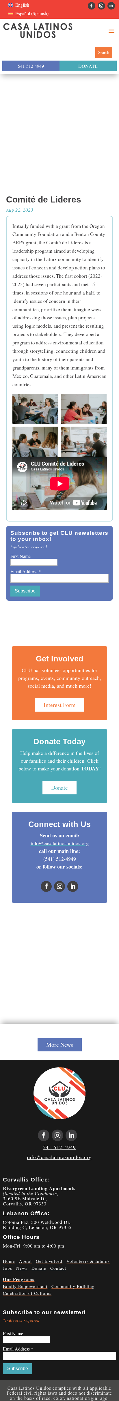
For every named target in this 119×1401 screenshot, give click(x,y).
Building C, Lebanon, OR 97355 (37, 1227)
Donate (59, 788)
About (25, 1261)
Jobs (7, 1268)
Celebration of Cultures (27, 1293)
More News (59, 1045)
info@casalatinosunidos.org (60, 843)
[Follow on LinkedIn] (111, 6)
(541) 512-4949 (59, 858)
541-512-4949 (31, 66)
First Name (20, 556)
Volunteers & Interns (88, 1261)
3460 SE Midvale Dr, (25, 1198)
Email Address (25, 571)
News (21, 1268)
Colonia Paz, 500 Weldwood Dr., (37, 1222)
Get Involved (49, 1261)
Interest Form (60, 705)
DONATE (88, 66)
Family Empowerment (25, 1286)
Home (9, 1261)
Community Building (73, 1286)
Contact (58, 1268)
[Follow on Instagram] (101, 6)
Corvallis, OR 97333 (25, 1204)
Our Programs (18, 1279)
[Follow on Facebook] (91, 6)
